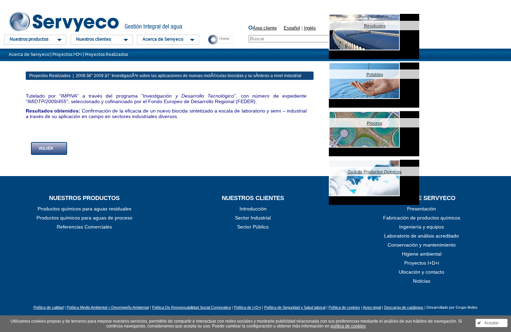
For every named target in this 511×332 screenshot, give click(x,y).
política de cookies (348, 326)
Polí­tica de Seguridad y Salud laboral (294, 307)
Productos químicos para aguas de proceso (84, 218)
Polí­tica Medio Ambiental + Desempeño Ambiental (108, 307)
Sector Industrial (253, 218)
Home (224, 38)
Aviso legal (372, 307)
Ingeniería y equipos (421, 227)
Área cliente (265, 28)
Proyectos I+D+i (421, 263)
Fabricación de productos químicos (421, 218)
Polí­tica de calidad (48, 307)
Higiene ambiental (421, 254)
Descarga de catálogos (403, 307)
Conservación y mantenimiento (422, 245)
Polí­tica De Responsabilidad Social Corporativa (191, 307)
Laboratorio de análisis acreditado (421, 236)
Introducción (253, 208)
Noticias (421, 281)
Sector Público (253, 227)
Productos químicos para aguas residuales (84, 208)
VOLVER (46, 148)
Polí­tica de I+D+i (247, 307)
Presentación (421, 208)
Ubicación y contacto (421, 272)
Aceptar (491, 323)
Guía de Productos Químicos (375, 171)
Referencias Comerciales (84, 227)
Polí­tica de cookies (344, 307)
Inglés (310, 28)
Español (292, 28)
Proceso (374, 123)
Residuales (375, 26)
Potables (374, 74)
